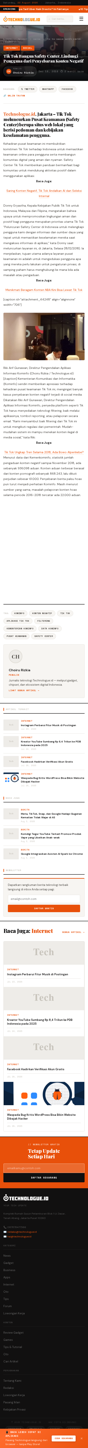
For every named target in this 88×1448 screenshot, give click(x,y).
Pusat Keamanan (16, 636)
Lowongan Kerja (14, 1313)
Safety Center (43, 636)
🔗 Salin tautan (14, 95)
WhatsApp (48, 89)
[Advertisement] (44, 550)
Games (8, 1340)
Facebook (67, 89)
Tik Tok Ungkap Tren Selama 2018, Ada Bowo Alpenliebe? (44, 452)
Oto (6, 1292)
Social (37, 39)
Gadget (8, 1263)
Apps (6, 1277)
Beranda (7, 39)
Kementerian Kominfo (20, 628)
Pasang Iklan (11, 1402)
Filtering (43, 621)
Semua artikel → (73, 932)
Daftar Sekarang (44, 1177)
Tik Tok (65, 613)
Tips (6, 1299)
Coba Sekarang (64, 1438)
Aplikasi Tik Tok (18, 621)
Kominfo (19, 613)
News (7, 1256)
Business (9, 1270)
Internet (23, 39)
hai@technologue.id (19, 1236)
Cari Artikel (10, 1361)
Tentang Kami (12, 1381)
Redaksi (8, 1388)
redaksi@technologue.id (22, 1232)
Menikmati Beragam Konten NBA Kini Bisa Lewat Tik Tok (44, 290)
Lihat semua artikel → (24, 690)
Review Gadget (13, 1332)
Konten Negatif (42, 613)
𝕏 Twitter (27, 89)
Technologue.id (19, 114)
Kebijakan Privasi (14, 1409)
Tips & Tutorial (12, 1347)
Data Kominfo (49, 628)
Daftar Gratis (44, 908)
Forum (7, 1306)
